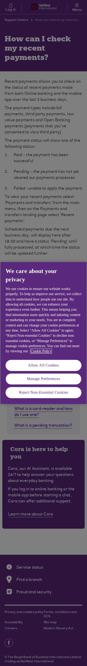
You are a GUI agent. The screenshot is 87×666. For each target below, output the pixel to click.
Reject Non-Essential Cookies (43, 392)
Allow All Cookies (43, 365)
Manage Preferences (43, 379)
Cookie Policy (41, 351)
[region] (43, 333)
